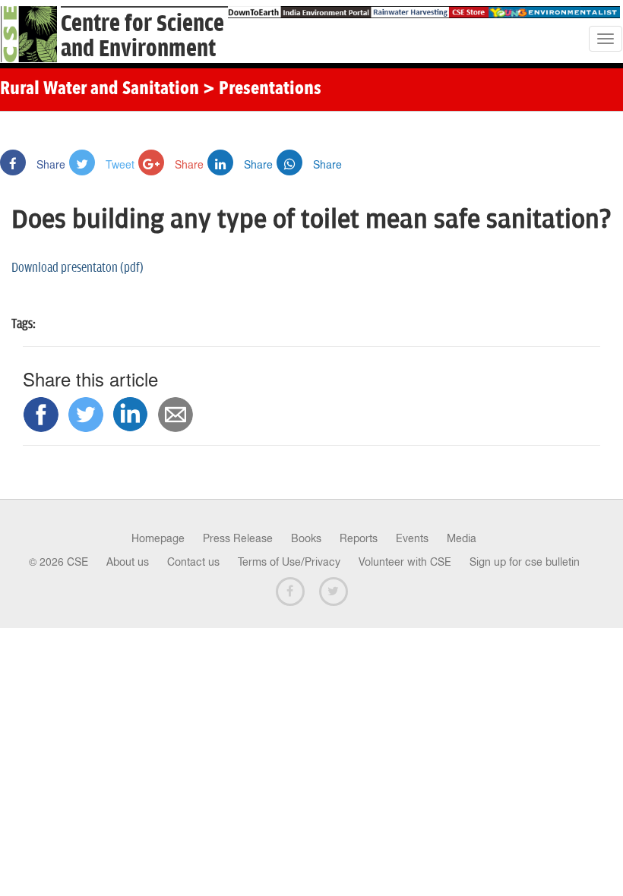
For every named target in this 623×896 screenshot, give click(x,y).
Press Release (238, 538)
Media (461, 538)
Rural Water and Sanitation (99, 89)
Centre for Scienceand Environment (142, 36)
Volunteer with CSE (405, 562)
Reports (359, 538)
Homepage (158, 538)
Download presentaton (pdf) (77, 268)
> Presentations (262, 89)
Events (412, 538)
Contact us (193, 562)
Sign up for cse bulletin (525, 562)
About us (127, 562)
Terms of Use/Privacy (289, 562)
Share (49, 164)
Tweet (118, 164)
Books (306, 538)
